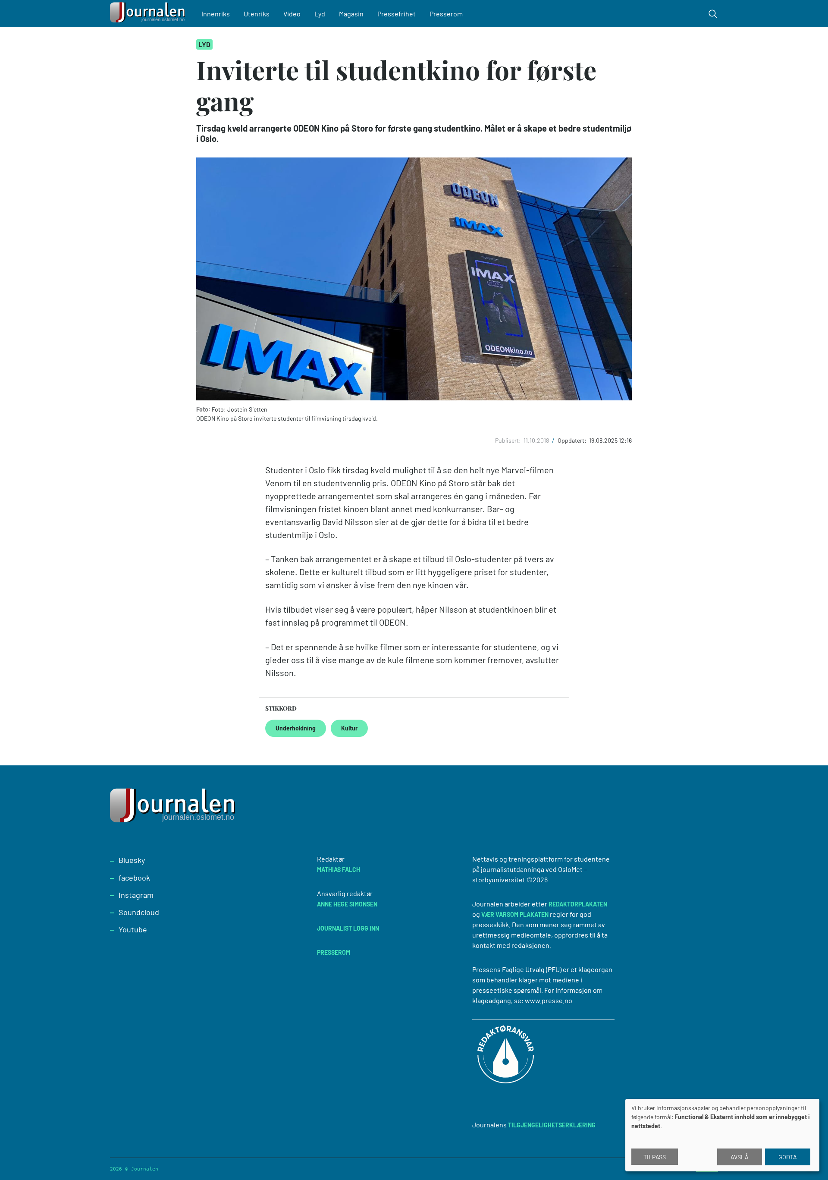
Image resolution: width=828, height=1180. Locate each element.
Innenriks (215, 13)
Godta (787, 1157)
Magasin (351, 13)
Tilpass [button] (654, 1157)
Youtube (133, 929)
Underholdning (296, 728)
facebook (134, 877)
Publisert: (508, 440)
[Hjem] (149, 13)
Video (292, 13)
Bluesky (132, 860)
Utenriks (257, 13)
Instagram (136, 895)
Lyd (319, 13)
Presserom (446, 13)
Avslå (740, 1157)
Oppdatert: (573, 440)
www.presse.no (548, 1000)
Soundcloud (139, 912)
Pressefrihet (396, 13)
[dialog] (722, 1135)
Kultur (349, 728)
